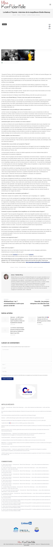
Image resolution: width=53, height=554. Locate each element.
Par (22, 267)
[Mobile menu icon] (50, 4)
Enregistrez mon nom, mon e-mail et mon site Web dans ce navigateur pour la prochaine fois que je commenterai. (25, 375)
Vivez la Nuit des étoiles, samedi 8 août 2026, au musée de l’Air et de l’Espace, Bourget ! (18, 415)
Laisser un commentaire (38, 267)
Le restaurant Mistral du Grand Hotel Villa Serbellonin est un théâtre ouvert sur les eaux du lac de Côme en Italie (23, 440)
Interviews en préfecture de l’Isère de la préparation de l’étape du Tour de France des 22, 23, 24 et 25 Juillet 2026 (23, 420)
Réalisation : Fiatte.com (35, 544)
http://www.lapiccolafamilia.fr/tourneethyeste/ (38, 262)
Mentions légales (26, 544)
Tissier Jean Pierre (6, 467)
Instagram (31, 254)
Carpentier (5, 493)
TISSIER (4, 474)
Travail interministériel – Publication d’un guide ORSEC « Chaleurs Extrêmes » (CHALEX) (18, 437)
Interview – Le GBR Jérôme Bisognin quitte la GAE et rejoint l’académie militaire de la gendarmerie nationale (17, 320)
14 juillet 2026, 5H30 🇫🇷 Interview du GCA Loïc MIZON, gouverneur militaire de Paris (44, 320)
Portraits (4, 24)
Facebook (15, 254)
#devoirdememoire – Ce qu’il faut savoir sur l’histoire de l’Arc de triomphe (16, 446)
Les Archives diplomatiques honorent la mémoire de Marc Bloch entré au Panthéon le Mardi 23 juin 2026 (17, 330)
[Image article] (5, 319)
